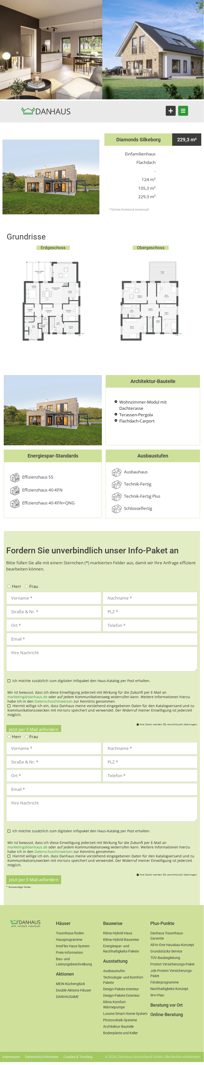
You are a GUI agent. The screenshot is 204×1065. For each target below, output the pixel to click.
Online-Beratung (166, 1014)
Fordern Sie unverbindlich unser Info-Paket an (92, 550)
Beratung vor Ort (166, 1005)
